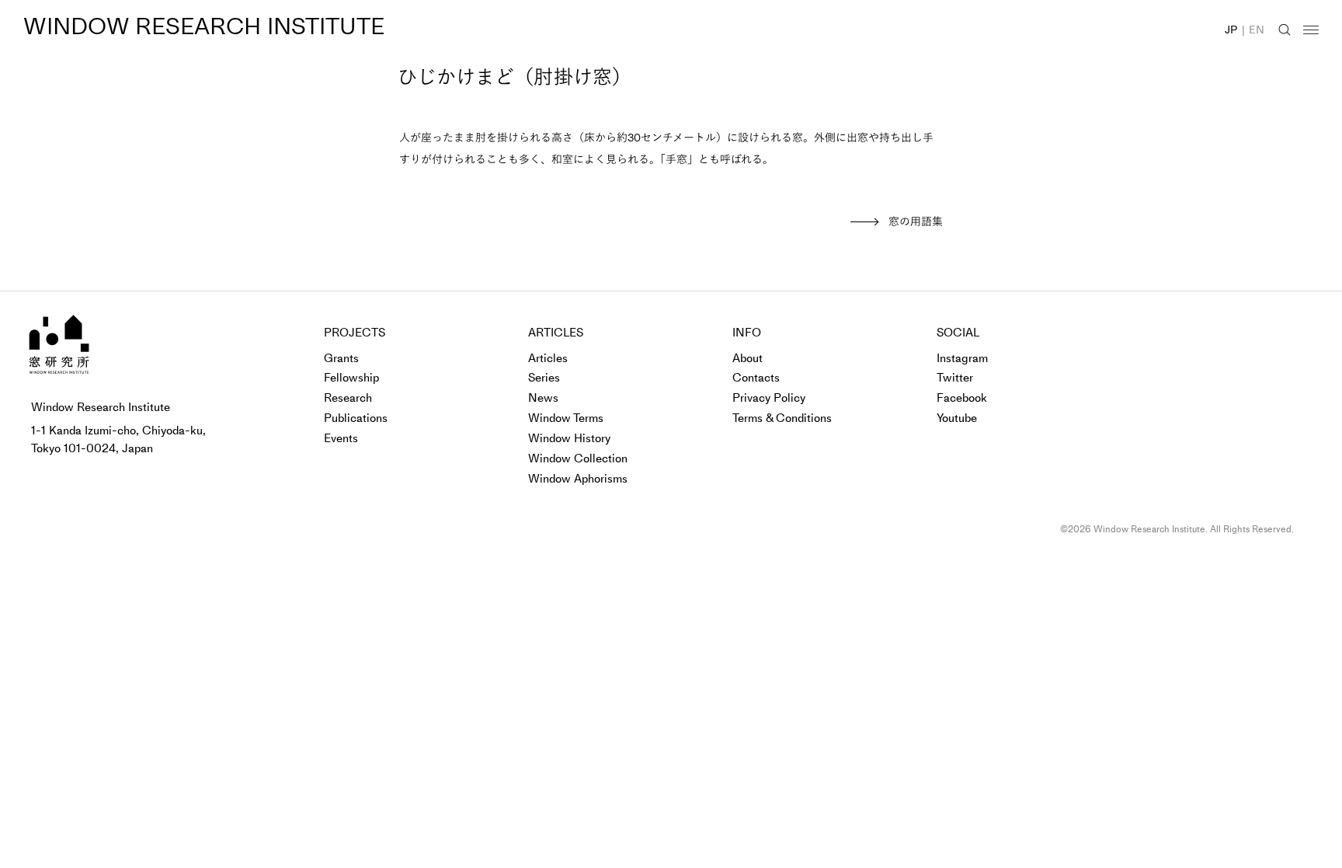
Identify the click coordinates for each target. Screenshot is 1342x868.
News (543, 398)
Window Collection (578, 458)
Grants (341, 358)
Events (341, 438)
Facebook (962, 398)
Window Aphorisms (578, 479)
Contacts (756, 378)
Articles (548, 358)
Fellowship (351, 378)
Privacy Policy (768, 398)
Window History (569, 438)
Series (544, 378)
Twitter (955, 378)
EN (1256, 30)
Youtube (957, 418)
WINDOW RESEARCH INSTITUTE (203, 26)
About (747, 358)
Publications (356, 418)
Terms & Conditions (782, 418)
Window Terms (565, 418)
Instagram (962, 358)
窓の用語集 (915, 221)
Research (348, 398)
